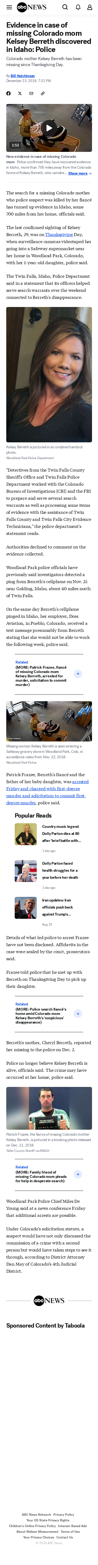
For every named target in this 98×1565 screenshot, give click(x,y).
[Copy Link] (43, 93)
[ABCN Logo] (31, 7)
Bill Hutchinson (23, 76)
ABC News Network (36, 1514)
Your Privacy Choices (38, 1537)
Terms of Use (70, 1532)
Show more (77, 173)
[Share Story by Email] (31, 93)
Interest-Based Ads (72, 1526)
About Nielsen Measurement (37, 1532)
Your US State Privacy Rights (47, 1520)
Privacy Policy (63, 1514)
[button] (9, 7)
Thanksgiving (59, 234)
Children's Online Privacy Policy (32, 1526)
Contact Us (64, 1537)
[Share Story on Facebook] (8, 93)
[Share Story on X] (20, 93)
